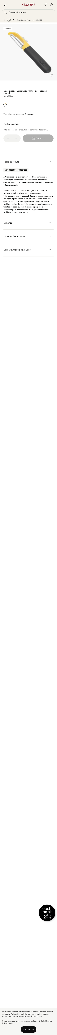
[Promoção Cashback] (47, 913)
